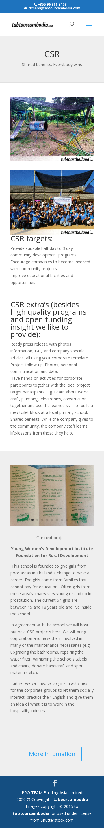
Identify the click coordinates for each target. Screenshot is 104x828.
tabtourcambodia (31, 813)
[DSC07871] (52, 524)
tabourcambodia (70, 799)
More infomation (52, 754)
